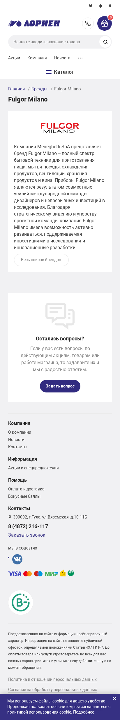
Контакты (17, 447)
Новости (62, 58)
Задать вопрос (60, 386)
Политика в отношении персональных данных (52, 679)
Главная (16, 89)
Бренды (39, 89)
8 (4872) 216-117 (88, 23)
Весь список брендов (41, 259)
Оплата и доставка (26, 489)
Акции (14, 58)
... (80, 56)
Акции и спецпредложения (33, 468)
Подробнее (83, 712)
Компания (37, 58)
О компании (19, 432)
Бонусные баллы (24, 496)
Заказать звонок (26, 535)
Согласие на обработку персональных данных (52, 689)
